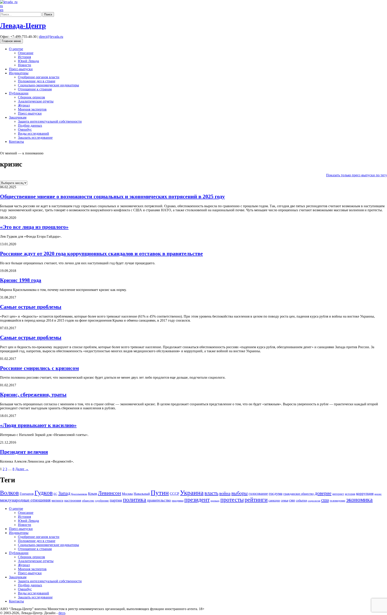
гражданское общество (298, 493)
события (301, 500)
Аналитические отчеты (36, 101)
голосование (258, 493)
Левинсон (109, 493)
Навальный (142, 493)
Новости (24, 65)
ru (1, 6)
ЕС (55, 493)
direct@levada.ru (51, 36)
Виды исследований (33, 133)
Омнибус (25, 129)
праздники (177, 500)
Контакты (16, 141)
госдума (275, 493)
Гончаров (27, 493)
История (24, 57)
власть (211, 493)
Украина (192, 492)
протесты (232, 499)
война (224, 493)
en (1, 10)
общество (88, 500)
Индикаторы (18, 73)
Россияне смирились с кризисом (39, 368)
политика (134, 499)
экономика (359, 499)
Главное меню (11, 41)
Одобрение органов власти (38, 77)
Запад (64, 493)
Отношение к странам (35, 89)
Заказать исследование (35, 137)
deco (61, 613)
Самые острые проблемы (30, 307)
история (350, 493)
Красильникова (79, 494)
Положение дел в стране (36, 81)
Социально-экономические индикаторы (48, 85)
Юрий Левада (28, 61)
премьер (215, 501)
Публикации (18, 93)
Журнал (24, 105)
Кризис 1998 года (20, 280)
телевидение (337, 500)
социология (314, 500)
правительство (159, 500)
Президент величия (24, 452)
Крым (92, 493)
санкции (274, 500)
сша (325, 500)
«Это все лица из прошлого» (34, 227)
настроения (72, 500)
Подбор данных (30, 125)
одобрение (102, 500)
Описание (25, 53)
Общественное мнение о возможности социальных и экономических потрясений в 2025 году (112, 196)
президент (197, 499)
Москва (127, 493)
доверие (323, 493)
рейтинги (256, 499)
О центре (16, 49)
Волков (9, 492)
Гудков (43, 492)
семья (284, 500)
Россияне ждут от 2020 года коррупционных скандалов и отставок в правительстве (101, 253)
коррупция (365, 493)
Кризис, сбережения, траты (33, 394)
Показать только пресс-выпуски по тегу (356, 175)
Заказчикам (17, 117)
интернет (338, 493)
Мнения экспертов (32, 109)
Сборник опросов (31, 97)
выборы (239, 493)
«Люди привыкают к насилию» (38, 425)
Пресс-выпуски (21, 69)
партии (116, 500)
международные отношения (25, 500)
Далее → (22, 469)
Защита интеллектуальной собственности (50, 121)
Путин (160, 492)
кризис (378, 494)
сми (292, 500)
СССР (174, 493)
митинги (57, 500)
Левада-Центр (23, 25)
